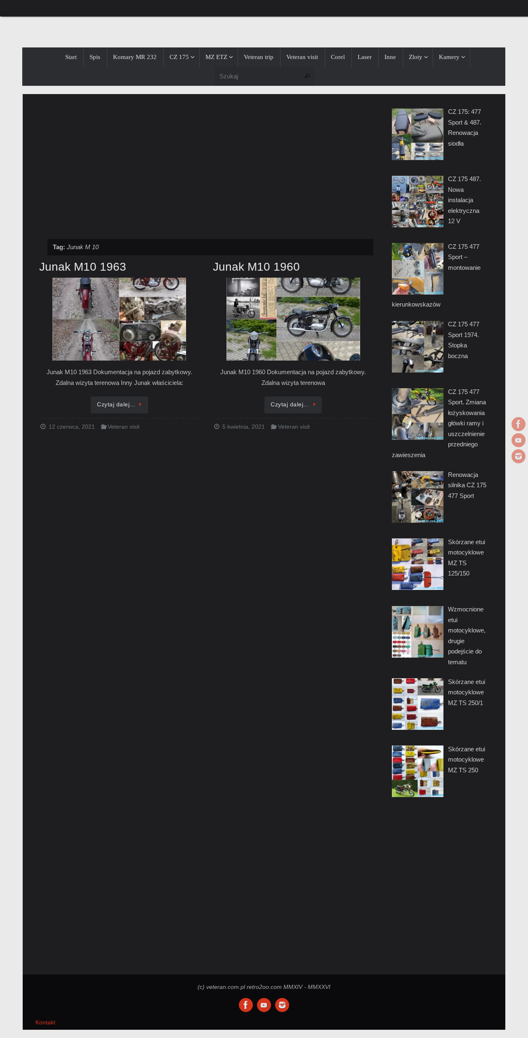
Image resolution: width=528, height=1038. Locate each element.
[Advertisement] (206, 162)
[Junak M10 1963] (119, 320)
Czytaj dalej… (116, 404)
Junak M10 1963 (82, 266)
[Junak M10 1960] (293, 320)
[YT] (519, 440)
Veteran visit (123, 427)
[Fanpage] (519, 424)
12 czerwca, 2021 (72, 427)
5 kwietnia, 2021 (243, 427)
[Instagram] (519, 456)
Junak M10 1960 (256, 266)
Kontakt (45, 1022)
